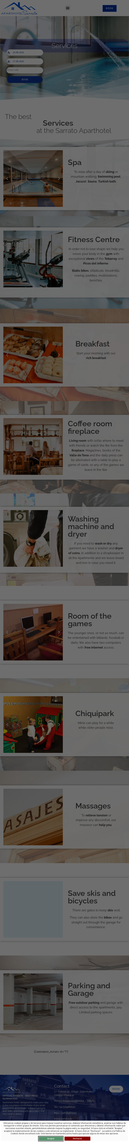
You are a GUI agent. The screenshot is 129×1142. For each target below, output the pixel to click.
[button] (68, 8)
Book (25, 79)
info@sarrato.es (63, 1118)
